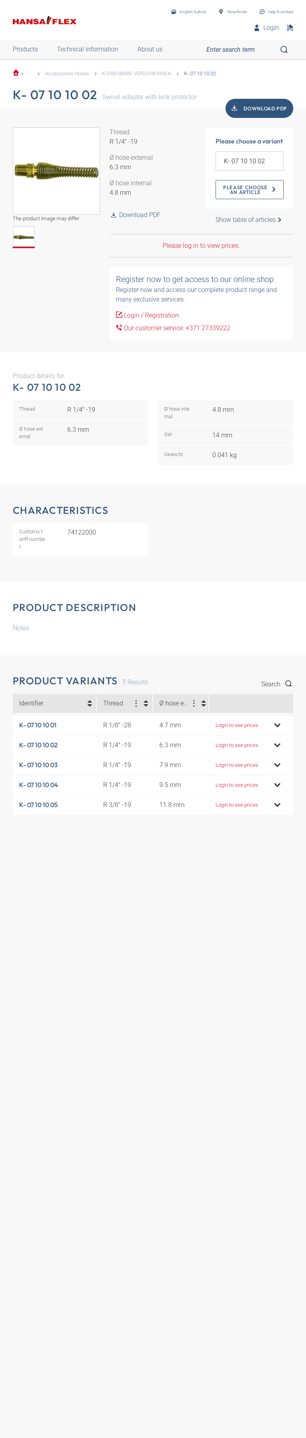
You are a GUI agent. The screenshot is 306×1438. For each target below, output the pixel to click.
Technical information (87, 49)
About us (150, 49)
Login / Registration (150, 315)
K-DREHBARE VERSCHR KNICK (136, 73)
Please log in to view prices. (201, 245)
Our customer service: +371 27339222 (176, 328)
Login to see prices (237, 725)
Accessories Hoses (67, 73)
